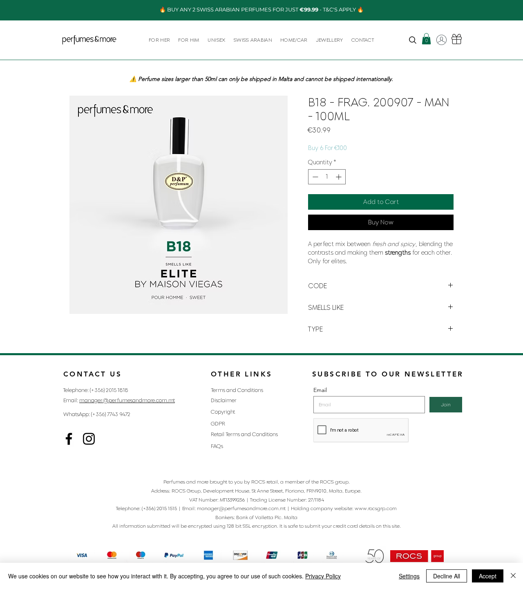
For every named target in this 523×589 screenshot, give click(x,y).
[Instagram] (69, 439)
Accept (487, 576)
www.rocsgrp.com (376, 508)
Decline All (446, 576)
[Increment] (339, 177)
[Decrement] (314, 177)
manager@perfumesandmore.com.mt (127, 400)
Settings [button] (409, 576)
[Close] (513, 575)
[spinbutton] (327, 177)
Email (320, 390)
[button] (159, 40)
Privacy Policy (323, 576)
